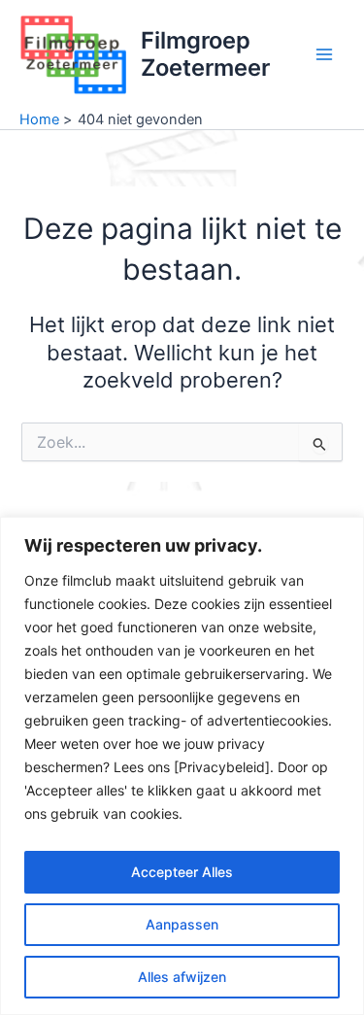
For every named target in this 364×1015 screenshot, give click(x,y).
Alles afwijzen (182, 976)
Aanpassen (182, 924)
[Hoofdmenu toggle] (324, 54)
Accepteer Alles (182, 871)
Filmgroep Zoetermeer (205, 54)
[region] (182, 766)
